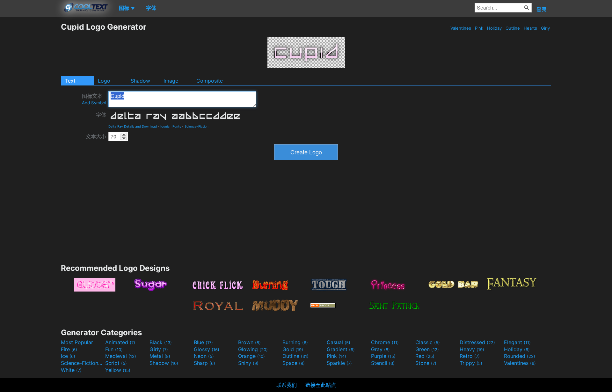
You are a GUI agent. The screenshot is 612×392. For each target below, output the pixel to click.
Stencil (383, 363)
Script (116, 363)
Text (70, 81)
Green (427, 349)
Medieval (120, 356)
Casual (338, 342)
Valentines (460, 28)
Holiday (494, 28)
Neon (204, 356)
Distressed (477, 342)
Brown (249, 342)
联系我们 (286, 385)
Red (424, 356)
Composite (209, 81)
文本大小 (96, 136)
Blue (203, 342)
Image (171, 81)
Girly (545, 28)
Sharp (204, 363)
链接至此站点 (320, 385)
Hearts (530, 28)
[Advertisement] (30, 117)
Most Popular (77, 342)
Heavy (472, 349)
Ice (68, 356)
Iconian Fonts (170, 126)
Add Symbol (94, 102)
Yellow (117, 370)
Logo (104, 81)
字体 (101, 115)
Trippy (471, 363)
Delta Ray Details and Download (132, 126)
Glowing (253, 349)
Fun (114, 349)
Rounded (519, 356)
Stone (425, 363)
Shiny (248, 363)
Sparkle (339, 363)
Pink (479, 28)
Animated (120, 342)
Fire (69, 349)
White (71, 370)
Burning (295, 342)
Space (293, 363)
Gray (380, 349)
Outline (512, 28)
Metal (159, 356)
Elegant (517, 342)
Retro (470, 356)
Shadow (140, 81)
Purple (383, 356)
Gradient (341, 349)
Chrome (385, 342)
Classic (427, 342)
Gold (292, 349)
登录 (541, 9)
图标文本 (94, 99)
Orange (251, 356)
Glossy (206, 349)
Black (160, 342)
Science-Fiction (196, 126)
